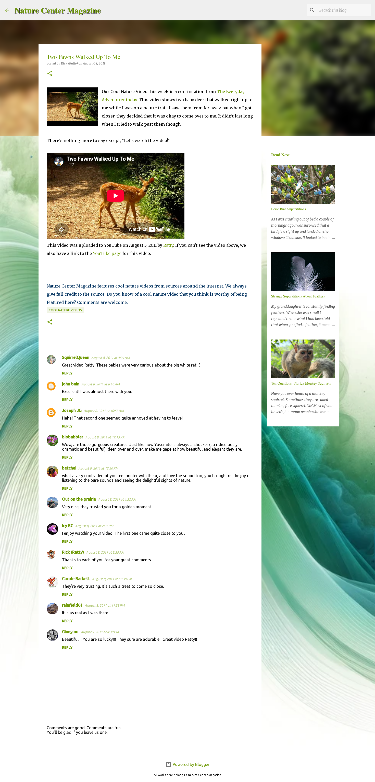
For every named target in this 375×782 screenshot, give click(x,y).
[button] (50, 73)
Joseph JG (72, 410)
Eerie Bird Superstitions (288, 208)
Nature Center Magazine (57, 10)
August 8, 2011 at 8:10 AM (100, 384)
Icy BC (67, 525)
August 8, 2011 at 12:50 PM (98, 468)
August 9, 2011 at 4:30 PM (100, 632)
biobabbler (72, 437)
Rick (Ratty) (73, 552)
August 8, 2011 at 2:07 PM (94, 526)
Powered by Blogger (190, 764)
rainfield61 (72, 605)
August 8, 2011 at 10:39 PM (112, 579)
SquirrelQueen (75, 357)
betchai (69, 468)
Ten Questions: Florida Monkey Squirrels (301, 383)
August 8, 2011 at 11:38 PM (104, 605)
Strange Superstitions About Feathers (298, 296)
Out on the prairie (79, 499)
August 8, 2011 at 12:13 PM (105, 437)
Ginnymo (70, 631)
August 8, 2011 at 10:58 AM (104, 410)
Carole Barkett (76, 578)
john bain (70, 384)
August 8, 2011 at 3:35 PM (105, 552)
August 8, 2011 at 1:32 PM (117, 499)
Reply (67, 373)
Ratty (168, 245)
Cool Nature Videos (65, 310)
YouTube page (107, 253)
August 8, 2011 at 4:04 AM (110, 357)
